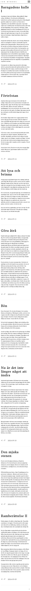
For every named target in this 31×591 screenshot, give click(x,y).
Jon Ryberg (9, 2)
